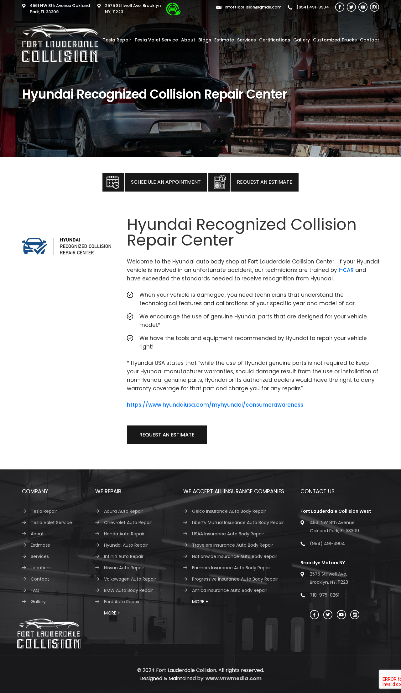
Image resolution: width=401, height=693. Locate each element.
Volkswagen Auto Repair (130, 579)
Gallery (301, 40)
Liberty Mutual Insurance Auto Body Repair (238, 522)
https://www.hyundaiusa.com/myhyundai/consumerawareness (215, 405)
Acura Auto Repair (123, 511)
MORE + (112, 613)
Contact (369, 40)
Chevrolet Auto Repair (128, 522)
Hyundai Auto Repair (126, 545)
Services (246, 40)
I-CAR (346, 270)
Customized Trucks (335, 40)
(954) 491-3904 (312, 7)
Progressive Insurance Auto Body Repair (235, 579)
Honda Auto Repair (124, 534)
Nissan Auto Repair (124, 568)
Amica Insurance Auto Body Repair (229, 590)
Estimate (224, 40)
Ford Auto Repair (122, 601)
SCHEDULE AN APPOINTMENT (166, 182)
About (188, 40)
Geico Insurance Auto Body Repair (229, 511)
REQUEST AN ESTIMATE (264, 182)
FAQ (35, 590)
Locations (41, 568)
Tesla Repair (117, 40)
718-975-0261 (324, 595)
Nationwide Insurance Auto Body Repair (234, 556)
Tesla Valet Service (156, 40)
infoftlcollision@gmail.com (253, 7)
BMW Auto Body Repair (128, 590)
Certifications (274, 40)
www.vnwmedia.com (234, 678)
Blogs (204, 40)
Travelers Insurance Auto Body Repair (232, 545)
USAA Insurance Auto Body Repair (228, 534)
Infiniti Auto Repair (123, 556)
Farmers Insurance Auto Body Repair (231, 568)
